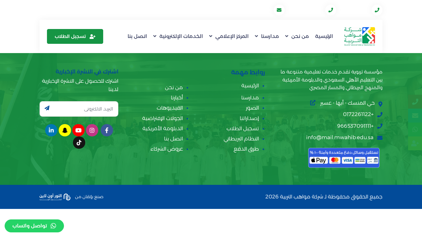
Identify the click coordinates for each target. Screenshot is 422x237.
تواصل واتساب (29, 226)
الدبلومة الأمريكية (162, 128)
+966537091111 (305, 10)
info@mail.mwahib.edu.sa (240, 10)
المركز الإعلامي (232, 36)
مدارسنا (270, 36)
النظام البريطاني (241, 138)
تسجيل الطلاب (70, 36)
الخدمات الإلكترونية (181, 36)
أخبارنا (177, 97)
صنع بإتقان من (88, 196)
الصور (252, 108)
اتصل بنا (137, 36)
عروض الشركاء (166, 149)
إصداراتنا (249, 118)
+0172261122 (354, 10)
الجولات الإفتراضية (162, 118)
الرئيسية (324, 36)
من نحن (300, 36)
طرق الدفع (246, 149)
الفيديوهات (170, 108)
